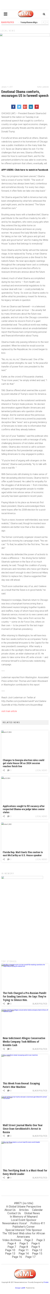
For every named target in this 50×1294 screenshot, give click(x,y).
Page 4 (12, 1243)
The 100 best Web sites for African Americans (23, 1235)
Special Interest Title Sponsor (23, 1230)
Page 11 (24, 1250)
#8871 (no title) (23, 1203)
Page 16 (17, 1257)
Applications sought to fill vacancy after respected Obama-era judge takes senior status (24, 809)
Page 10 (10, 1250)
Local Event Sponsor (23, 1220)
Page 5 (23, 1243)
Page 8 (23, 1246)
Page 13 (10, 1253)
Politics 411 (37, 1223)
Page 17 (30, 1257)
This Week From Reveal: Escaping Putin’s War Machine (21, 1085)
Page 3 (40, 1240)
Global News (32, 1213)
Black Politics (40, 1004)
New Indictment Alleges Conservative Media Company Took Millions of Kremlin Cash (24, 1041)
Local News (8, 31)
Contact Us (14, 1213)
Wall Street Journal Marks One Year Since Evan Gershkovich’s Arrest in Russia (23, 1128)
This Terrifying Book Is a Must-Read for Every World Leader (25, 1172)
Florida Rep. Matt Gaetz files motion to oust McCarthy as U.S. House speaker (23, 854)
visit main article (9, 711)
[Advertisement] (25, 928)
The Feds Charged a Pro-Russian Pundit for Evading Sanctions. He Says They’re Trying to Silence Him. (24, 996)
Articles (24, 1210)
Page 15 (37, 1253)
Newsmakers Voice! (14, 1223)
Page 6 (35, 1243)
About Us (10, 1210)
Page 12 (37, 1250)
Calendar (37, 1210)
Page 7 (12, 1246)
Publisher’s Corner (23, 1226)
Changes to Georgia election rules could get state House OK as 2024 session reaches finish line (23, 763)
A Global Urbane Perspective (23, 1206)
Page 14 (24, 1253)
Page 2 (28, 1240)
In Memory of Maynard (24, 1216)
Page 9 (35, 1246)
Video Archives (11, 1240)
